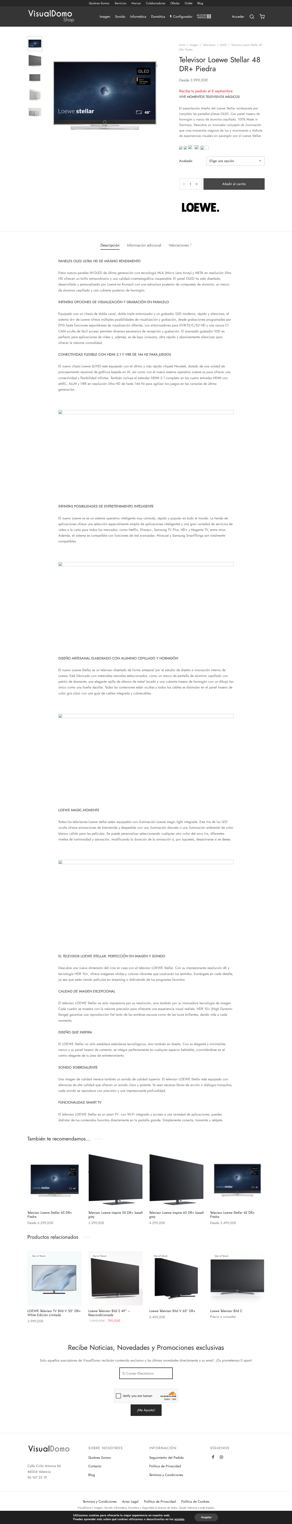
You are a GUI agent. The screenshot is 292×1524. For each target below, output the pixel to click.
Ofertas (175, 3)
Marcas (136, 3)
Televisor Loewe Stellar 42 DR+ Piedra (232, 1214)
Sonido (120, 16)
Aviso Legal (130, 1501)
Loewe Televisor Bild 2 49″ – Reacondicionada (109, 1312)
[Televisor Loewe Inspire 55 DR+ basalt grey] (115, 1180)
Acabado (185, 160)
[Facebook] (213, 1457)
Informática (138, 16)
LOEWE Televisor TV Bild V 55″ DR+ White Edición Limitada (54, 1312)
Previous (51, 94)
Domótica (158, 16)
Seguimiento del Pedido (166, 1457)
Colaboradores (155, 3)
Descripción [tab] (109, 245)
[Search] (251, 16)
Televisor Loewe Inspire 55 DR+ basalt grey (115, 1214)
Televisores (209, 45)
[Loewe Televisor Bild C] (237, 1278)
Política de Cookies (195, 1501)
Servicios (120, 3)
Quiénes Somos (99, 3)
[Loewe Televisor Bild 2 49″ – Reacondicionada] (115, 1278)
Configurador (182, 16)
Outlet (188, 3)
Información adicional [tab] (144, 245)
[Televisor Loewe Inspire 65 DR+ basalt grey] (176, 1180)
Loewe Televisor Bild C (226, 1310)
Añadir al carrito (234, 184)
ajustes (179, 1519)
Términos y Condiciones (166, 1474)
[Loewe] (200, 207)
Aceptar (206, 1517)
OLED (223, 45)
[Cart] (262, 16)
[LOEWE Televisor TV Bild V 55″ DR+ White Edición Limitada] (54, 1278)
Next (159, 94)
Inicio (182, 45)
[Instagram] (221, 1457)
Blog (200, 3)
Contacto (94, 1466)
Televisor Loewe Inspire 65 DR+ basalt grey (176, 1214)
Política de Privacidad (165, 1466)
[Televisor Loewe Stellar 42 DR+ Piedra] (237, 1180)
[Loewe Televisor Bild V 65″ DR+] (176, 1278)
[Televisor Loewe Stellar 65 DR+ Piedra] (54, 1180)
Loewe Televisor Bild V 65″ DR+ (172, 1310)
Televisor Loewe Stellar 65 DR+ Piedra (49, 1214)
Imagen (105, 16)
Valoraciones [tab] (180, 245)
